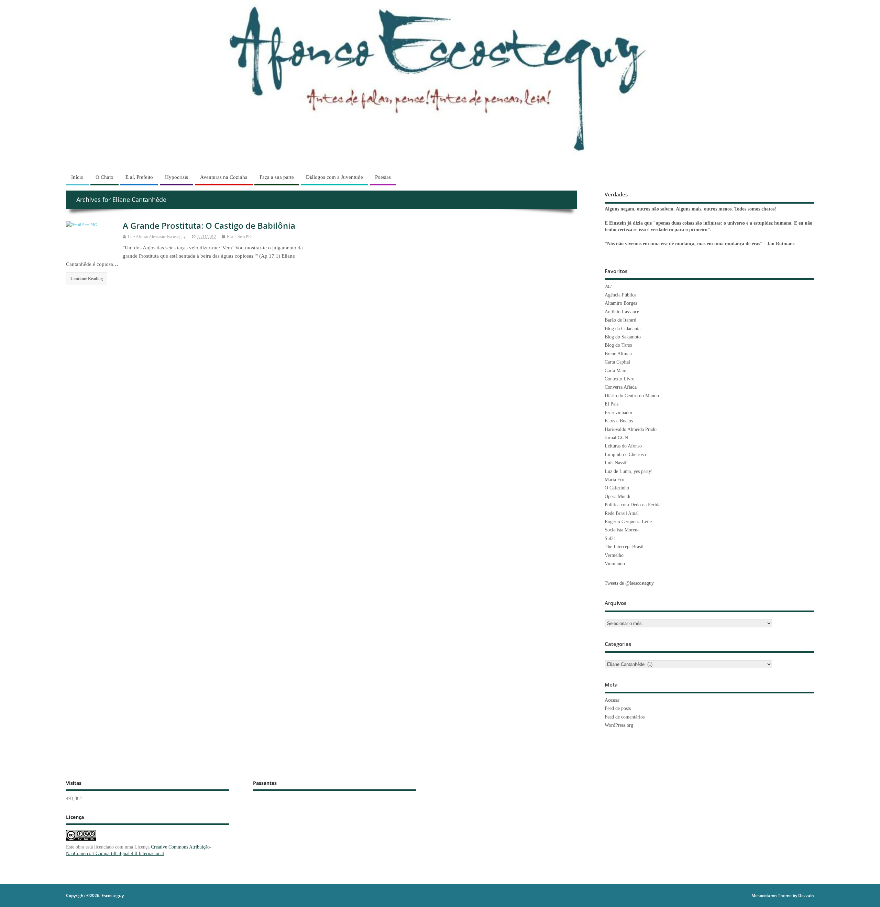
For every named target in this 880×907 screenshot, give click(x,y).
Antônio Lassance (622, 311)
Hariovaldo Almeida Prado (631, 429)
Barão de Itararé (620, 320)
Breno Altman (618, 353)
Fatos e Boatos (619, 420)
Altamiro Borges (621, 303)
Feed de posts (618, 708)
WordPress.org (619, 725)
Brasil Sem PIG (240, 236)
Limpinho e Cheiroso (625, 454)
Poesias (383, 177)
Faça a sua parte (277, 177)
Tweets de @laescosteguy (629, 583)
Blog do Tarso (618, 345)
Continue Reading (86, 278)
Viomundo (615, 563)
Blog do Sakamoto (623, 336)
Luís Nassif (616, 462)
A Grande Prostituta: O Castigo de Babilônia (209, 225)
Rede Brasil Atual (622, 513)
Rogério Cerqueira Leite (628, 521)
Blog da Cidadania (622, 328)
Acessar (612, 700)
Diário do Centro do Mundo (632, 395)
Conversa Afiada (621, 387)
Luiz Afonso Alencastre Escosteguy (157, 236)
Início (77, 177)
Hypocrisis (176, 177)
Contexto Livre (619, 378)
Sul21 (610, 538)
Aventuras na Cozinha (224, 177)
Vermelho (614, 555)
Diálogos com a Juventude (334, 177)
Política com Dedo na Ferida (632, 504)
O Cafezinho (617, 487)
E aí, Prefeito (139, 177)
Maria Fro (614, 479)
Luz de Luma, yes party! (629, 471)
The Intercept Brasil (624, 546)
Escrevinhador (618, 412)
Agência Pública (620, 295)
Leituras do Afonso (623, 446)
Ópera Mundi (617, 496)
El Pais (611, 404)
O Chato (104, 177)
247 (608, 286)
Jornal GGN (616, 437)
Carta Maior (616, 370)
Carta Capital (617, 362)
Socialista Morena (622, 529)
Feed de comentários (625, 717)
